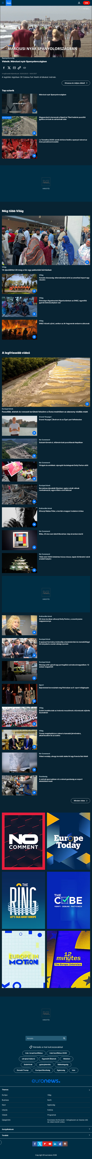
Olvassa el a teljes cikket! (75, 83)
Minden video (79, 800)
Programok (51, 1115)
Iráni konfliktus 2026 (58, 1053)
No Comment (44, 440)
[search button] (64, 1038)
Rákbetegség (63, 1064)
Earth (49, 1100)
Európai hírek (7, 409)
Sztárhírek (28, 1064)
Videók (4, 1115)
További (5, 1135)
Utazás (4, 1110)
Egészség (61, 1070)
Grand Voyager (45, 417)
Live (86, 3)
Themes (5, 1090)
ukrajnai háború (28, 1059)
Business (5, 1100)
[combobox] (46, 1038)
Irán (73, 1070)
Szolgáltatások (8, 1129)
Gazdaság (43, 776)
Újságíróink (6, 1120)
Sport (41, 685)
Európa (4, 1095)
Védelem (66, 1059)
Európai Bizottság (42, 1070)
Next (4, 1105)
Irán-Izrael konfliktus (34, 1053)
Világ (4, 267)
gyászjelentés (45, 1064)
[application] (46, 31)
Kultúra (50, 1110)
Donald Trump (23, 1070)
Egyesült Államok (49, 1059)
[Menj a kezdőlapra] (9, 3)
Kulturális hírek (45, 508)
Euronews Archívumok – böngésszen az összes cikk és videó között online (67, 1121)
